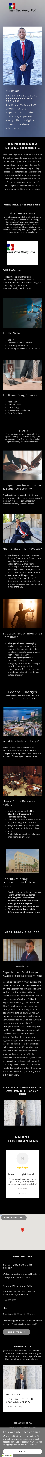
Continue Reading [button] (14, 1406)
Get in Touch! (16, 1332)
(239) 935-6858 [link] (12, 91)
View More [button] (22, 1188)
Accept (23, 1451)
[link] (22, 7)
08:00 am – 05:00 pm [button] (23, 1314)
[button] (34, 1314)
